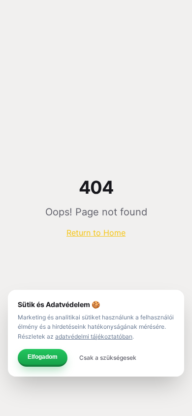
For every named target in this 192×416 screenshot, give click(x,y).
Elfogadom (43, 356)
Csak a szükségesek (107, 357)
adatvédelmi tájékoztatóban (93, 336)
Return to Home (96, 233)
